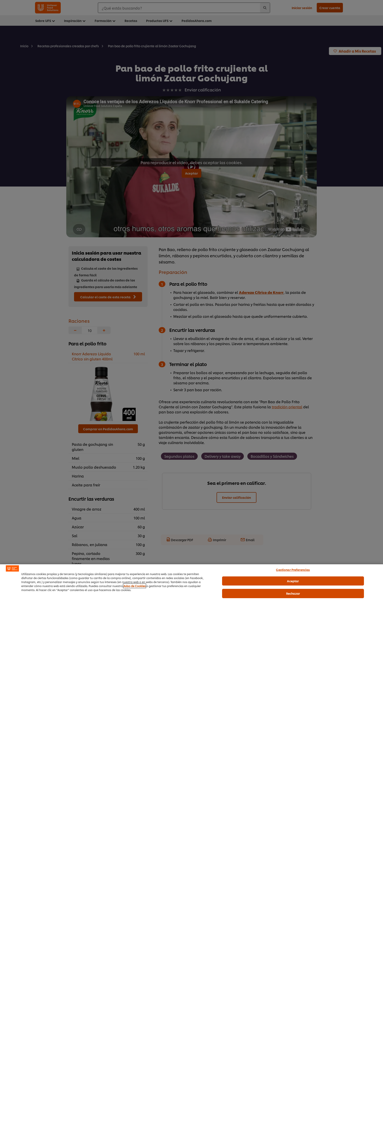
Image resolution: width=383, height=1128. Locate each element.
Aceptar (293, 581)
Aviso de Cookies (134, 586)
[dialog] (191, 846)
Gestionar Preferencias (293, 570)
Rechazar (293, 593)
